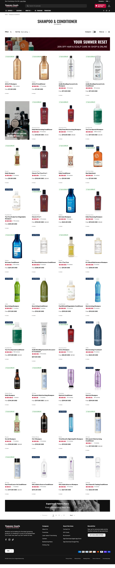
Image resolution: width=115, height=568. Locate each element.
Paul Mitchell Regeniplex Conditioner (71, 306)
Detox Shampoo (64, 350)
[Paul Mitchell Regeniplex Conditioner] (71, 290)
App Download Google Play (71, 542)
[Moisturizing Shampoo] (98, 290)
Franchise (45, 532)
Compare (88, 32)
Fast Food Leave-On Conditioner (16, 484)
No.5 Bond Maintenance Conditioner (44, 262)
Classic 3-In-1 (36, 217)
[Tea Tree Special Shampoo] (98, 113)
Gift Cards (66, 532)
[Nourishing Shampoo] (17, 290)
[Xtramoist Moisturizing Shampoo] (44, 379)
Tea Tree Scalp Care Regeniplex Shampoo (15, 218)
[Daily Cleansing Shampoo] (98, 201)
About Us (45, 529)
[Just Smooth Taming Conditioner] (98, 468)
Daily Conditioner (64, 173)
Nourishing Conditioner (40, 306)
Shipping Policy (86, 558)
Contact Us (66, 529)
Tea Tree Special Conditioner (14, 350)
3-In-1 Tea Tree (64, 262)
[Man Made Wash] (98, 157)
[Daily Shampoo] (17, 157)
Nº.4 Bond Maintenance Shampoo (96, 262)
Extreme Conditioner (12, 262)
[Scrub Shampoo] (17, 423)
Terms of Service (96, 558)
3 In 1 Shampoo (37, 439)
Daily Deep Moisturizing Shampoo (70, 129)
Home (6, 14)
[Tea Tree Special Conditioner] (17, 333)
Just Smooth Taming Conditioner (97, 484)
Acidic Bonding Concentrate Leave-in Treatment (43, 350)
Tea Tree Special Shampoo (94, 129)
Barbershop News (47, 542)
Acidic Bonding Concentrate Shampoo (68, 85)
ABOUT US (28, 10)
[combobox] (56, 6)
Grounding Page (106, 558)
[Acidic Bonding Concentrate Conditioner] (98, 68)
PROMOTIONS (47, 10)
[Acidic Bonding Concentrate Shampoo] (71, 68)
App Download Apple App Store (72, 538)
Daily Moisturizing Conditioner (42, 129)
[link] (43, 515)
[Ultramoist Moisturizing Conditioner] (98, 423)
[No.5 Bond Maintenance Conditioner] (44, 246)
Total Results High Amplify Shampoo (71, 439)
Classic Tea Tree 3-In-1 (39, 173)
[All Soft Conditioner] (44, 68)
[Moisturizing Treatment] (98, 333)
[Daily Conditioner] (71, 157)
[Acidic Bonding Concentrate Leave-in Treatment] (44, 333)
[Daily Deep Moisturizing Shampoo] (71, 113)
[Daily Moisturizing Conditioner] (44, 113)
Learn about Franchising (49, 535)
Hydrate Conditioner (66, 395)
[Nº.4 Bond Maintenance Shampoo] (98, 246)
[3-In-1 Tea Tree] (71, 246)
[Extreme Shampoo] (71, 201)
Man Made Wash (91, 173)
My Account (66, 535)
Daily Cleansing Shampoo (94, 217)
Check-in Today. (24, 1)
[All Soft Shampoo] (17, 68)
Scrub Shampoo (10, 439)
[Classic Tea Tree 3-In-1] (44, 157)
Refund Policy (78, 558)
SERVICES (10, 10)
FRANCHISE (39, 10)
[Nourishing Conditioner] (44, 290)
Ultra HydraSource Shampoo (68, 484)
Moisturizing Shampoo (93, 306)
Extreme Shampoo (65, 217)
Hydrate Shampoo (92, 395)
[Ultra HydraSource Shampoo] (71, 468)
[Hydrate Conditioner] (71, 379)
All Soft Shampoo (11, 84)
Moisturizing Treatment (94, 350)
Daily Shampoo (10, 173)
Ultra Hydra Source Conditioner (42, 484)
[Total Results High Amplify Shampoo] (71, 423)
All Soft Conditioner (38, 84)
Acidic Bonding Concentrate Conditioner (95, 85)
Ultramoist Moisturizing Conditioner (94, 440)
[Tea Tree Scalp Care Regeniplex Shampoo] (17, 201)
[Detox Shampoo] (71, 333)
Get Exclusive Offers (96, 535)
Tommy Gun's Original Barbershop (16, 558)
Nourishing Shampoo (12, 306)
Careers (101, 1)
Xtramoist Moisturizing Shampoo (43, 395)
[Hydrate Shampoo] (98, 379)
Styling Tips (45, 545)
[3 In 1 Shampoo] (44, 423)
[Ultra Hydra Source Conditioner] (44, 468)
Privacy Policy (69, 558)
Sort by (17, 32)
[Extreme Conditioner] (17, 246)
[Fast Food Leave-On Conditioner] (17, 468)
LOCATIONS (19, 10)
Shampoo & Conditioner (14, 14)
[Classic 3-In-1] (44, 201)
